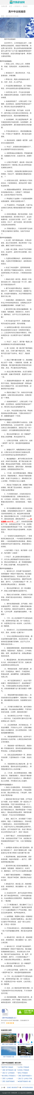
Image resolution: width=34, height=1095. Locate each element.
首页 (10, 6)
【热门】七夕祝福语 (8, 1073)
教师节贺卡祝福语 (7, 1067)
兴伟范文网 (14, 1092)
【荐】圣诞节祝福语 (8, 1081)
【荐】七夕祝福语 (7, 1078)
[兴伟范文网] (17, 2)
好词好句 (17, 6)
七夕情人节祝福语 (23, 1067)
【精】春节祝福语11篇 (9, 1070)
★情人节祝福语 (23, 1073)
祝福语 (25, 6)
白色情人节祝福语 (23, 1070)
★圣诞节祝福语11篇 (24, 1081)
